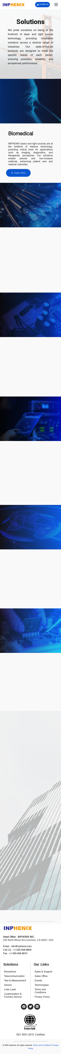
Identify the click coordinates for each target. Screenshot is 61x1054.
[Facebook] (24, 1007)
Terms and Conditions (40, 991)
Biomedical (20, 133)
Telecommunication (14, 976)
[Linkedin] (37, 1007)
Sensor (8, 985)
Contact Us (43, 4)
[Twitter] (30, 1007)
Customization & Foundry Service (13, 995)
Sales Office (41, 976)
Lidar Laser (10, 989)
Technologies (42, 985)
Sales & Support (43, 972)
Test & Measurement (15, 981)
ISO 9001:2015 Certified (30, 1034)
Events (38, 981)
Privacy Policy (42, 997)
